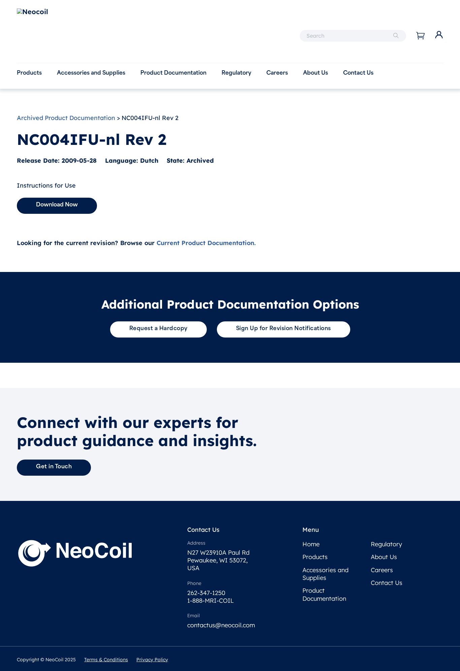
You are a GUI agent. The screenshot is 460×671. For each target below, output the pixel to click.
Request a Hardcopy (158, 328)
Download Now (57, 205)
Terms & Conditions (106, 660)
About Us (315, 73)
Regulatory (236, 73)
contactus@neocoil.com (221, 625)
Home (311, 544)
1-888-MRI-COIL (210, 600)
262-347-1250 (206, 593)
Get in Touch (54, 467)
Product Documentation (173, 73)
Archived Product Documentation (66, 118)
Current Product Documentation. (206, 243)
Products (29, 73)
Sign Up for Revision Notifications (283, 328)
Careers (277, 73)
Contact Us (358, 73)
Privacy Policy (152, 660)
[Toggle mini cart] (420, 36)
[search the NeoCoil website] (396, 36)
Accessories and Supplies (91, 73)
